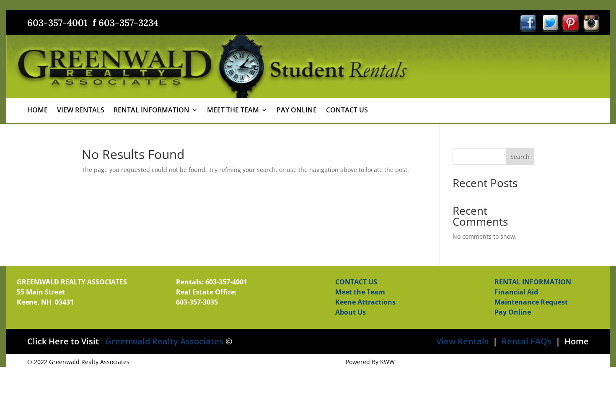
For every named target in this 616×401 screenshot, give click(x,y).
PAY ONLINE (297, 111)
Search (520, 157)
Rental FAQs (525, 341)
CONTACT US (347, 111)
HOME (37, 111)
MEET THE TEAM (233, 111)
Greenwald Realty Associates (164, 341)
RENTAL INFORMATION (151, 111)
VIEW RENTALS (80, 111)
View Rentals (462, 341)
